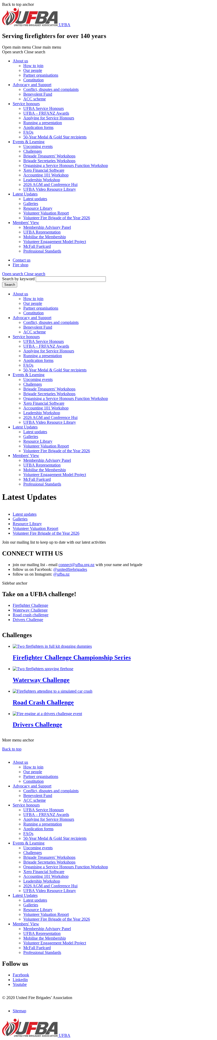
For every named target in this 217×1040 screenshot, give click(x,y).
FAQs (28, 132)
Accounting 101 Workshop (46, 175)
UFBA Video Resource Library (49, 189)
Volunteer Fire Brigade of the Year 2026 (56, 218)
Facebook (21, 975)
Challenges (32, 151)
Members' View (26, 222)
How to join (33, 65)
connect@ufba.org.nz (76, 564)
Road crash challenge (30, 615)
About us (20, 61)
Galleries (30, 203)
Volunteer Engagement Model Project (54, 241)
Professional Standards (42, 251)
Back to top (11, 749)
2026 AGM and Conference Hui (50, 184)
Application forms (38, 127)
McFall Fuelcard (37, 246)
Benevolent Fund (37, 94)
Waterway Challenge (30, 610)
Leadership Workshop (41, 180)
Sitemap (19, 1011)
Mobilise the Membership (44, 237)
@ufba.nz (61, 574)
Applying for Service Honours (48, 118)
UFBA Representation (42, 232)
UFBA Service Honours (43, 108)
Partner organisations (40, 75)
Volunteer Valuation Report (46, 213)
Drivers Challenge (28, 619)
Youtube (20, 984)
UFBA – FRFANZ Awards (46, 113)
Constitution (33, 80)
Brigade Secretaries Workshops (49, 160)
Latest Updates (25, 194)
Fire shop (20, 265)
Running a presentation (42, 122)
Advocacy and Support (32, 84)
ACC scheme (34, 99)
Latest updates (35, 199)
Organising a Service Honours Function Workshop (65, 165)
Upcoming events (38, 146)
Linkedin (20, 979)
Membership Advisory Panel (47, 227)
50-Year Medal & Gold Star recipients (55, 137)
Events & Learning (28, 141)
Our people (32, 70)
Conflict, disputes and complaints (51, 89)
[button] (23, 274)
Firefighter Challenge (30, 605)
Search (9, 285)
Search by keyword (18, 279)
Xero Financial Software (43, 170)
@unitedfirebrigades (70, 569)
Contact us (21, 260)
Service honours (26, 103)
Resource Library (37, 208)
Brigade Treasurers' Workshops (49, 156)
